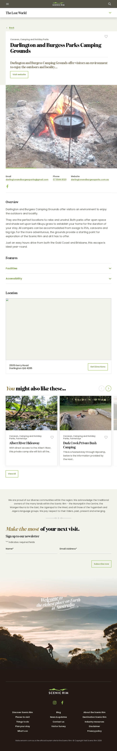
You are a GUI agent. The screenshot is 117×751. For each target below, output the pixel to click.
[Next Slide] (108, 388)
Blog (58, 712)
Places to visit (22, 717)
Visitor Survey (58, 726)
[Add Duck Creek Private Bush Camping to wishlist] (106, 437)
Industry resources (94, 721)
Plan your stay (22, 726)
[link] (58, 4)
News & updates (58, 717)
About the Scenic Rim (94, 712)
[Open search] (109, 4)
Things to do (22, 721)
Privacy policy (94, 731)
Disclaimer (94, 726)
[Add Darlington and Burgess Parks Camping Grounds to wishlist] (106, 36)
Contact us (58, 721)
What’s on (22, 731)
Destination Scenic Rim (94, 717)
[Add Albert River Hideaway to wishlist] (52, 437)
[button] (87, 747)
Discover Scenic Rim (22, 712)
